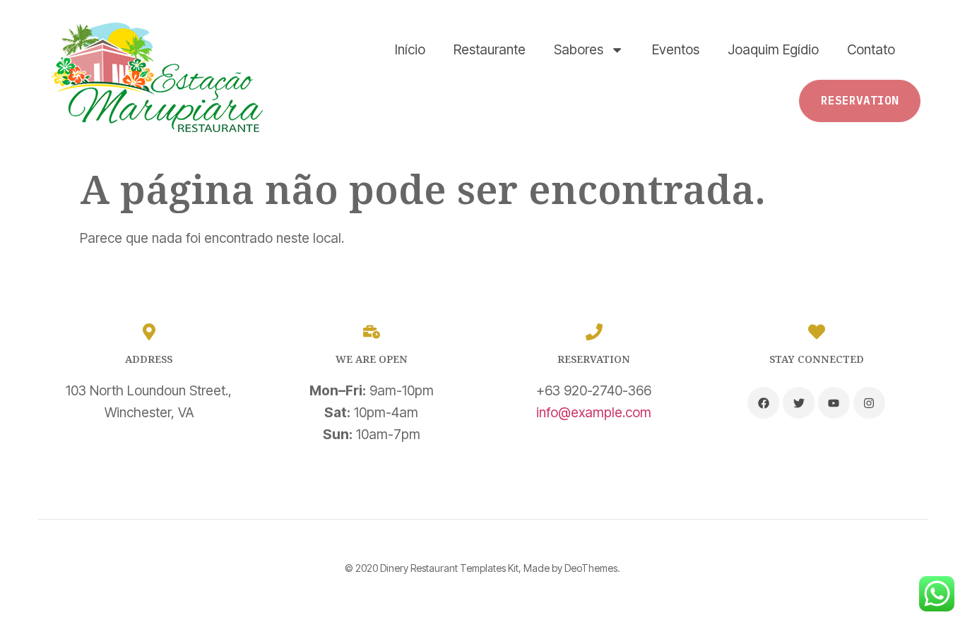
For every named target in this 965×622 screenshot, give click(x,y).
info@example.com (593, 412)
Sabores (578, 49)
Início (410, 49)
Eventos (675, 49)
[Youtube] (834, 403)
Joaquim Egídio (773, 49)
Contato (871, 49)
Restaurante (490, 49)
